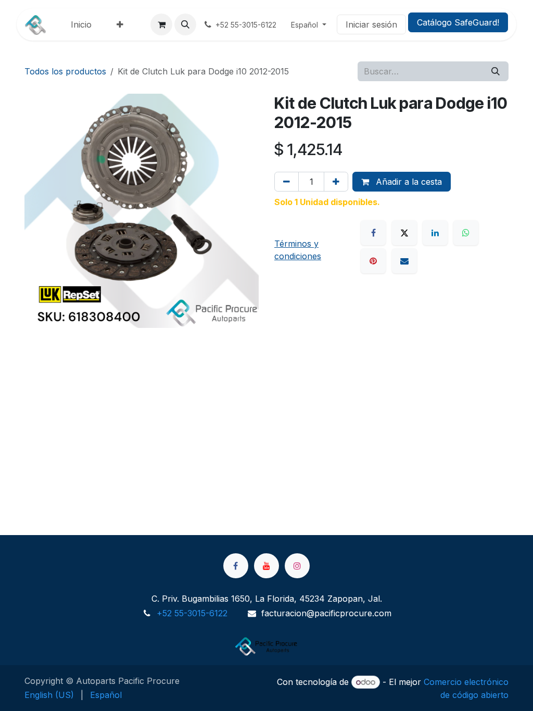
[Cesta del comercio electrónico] (161, 24)
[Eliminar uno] (286, 182)
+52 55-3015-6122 (192, 613)
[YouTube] (266, 565)
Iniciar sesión (371, 24)
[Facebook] (373, 232)
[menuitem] (81, 24)
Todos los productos (65, 71)
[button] (185, 24)
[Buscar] (496, 71)
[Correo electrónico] (404, 260)
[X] (404, 232)
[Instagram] (297, 565)
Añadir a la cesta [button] (407, 181)
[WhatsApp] (465, 232)
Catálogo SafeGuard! (458, 22)
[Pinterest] (373, 260)
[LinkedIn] (435, 232)
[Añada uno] (336, 182)
